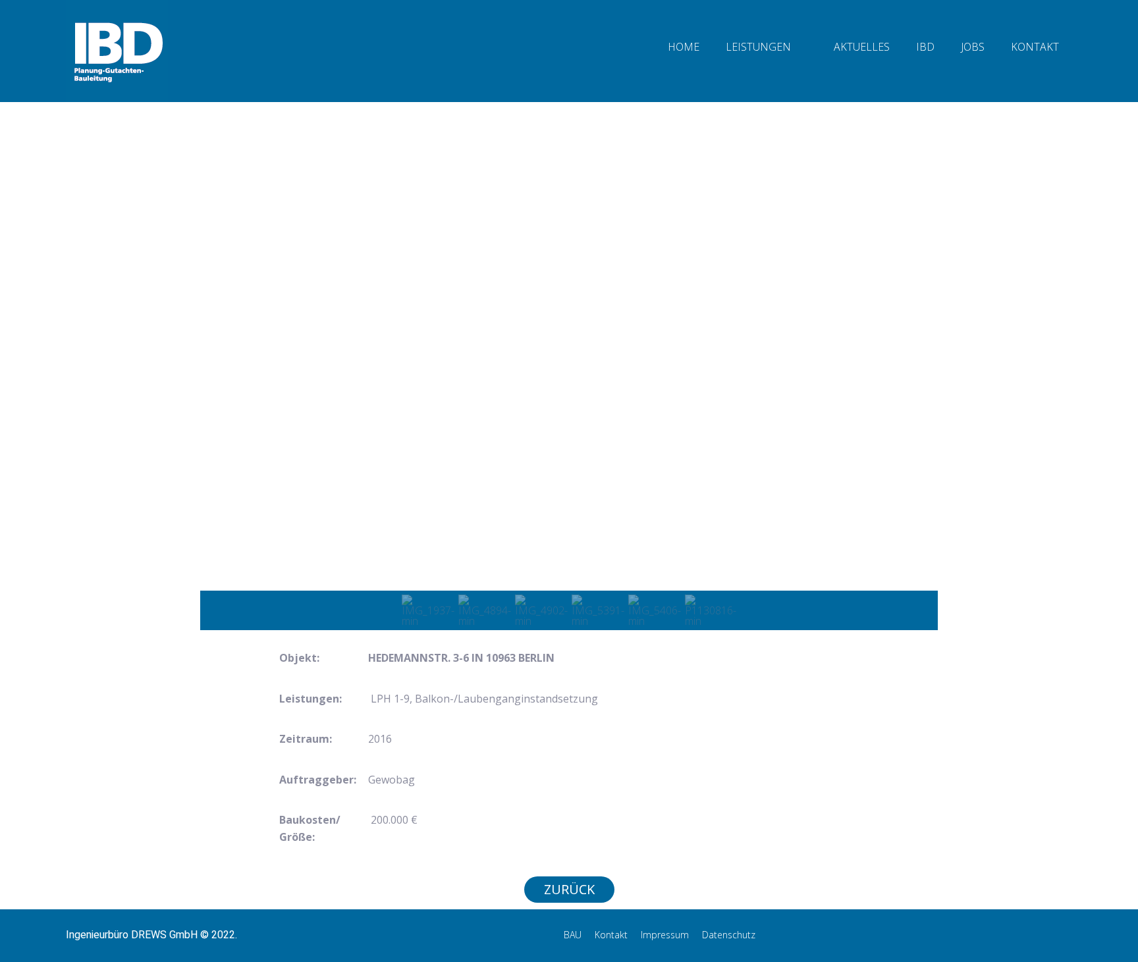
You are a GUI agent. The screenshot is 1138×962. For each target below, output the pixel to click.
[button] (220, 369)
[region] (569, 389)
